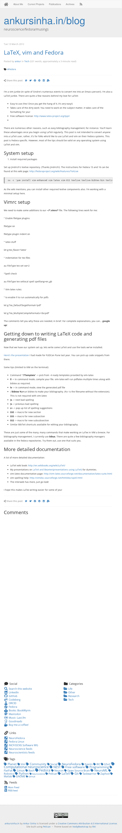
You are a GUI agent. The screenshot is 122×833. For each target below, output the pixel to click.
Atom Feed (13, 787)
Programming (99, 767)
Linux (20, 770)
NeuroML (101, 770)
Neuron (59, 770)
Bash (31, 770)
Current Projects (36, 4)
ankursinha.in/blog (44, 20)
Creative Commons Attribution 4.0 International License (87, 823)
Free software (75, 767)
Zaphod (105, 773)
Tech (26, 61)
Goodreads (15, 721)
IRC (98, 764)
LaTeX (66, 773)
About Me (18, 4)
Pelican (53, 773)
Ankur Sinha (29, 823)
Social (54, 764)
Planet (12, 764)
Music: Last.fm (17, 717)
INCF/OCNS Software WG (23, 745)
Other (71, 692)
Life (70, 688)
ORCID (12, 703)
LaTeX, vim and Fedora (34, 52)
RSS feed (12, 790)
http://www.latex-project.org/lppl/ (52, 116)
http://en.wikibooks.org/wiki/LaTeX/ (46, 465)
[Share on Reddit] (39, 80)
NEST (57, 767)
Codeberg (14, 699)
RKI (94, 826)
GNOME (20, 776)
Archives (70, 4)
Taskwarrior (89, 773)
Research (73, 696)
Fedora (12, 707)
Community (38, 764)
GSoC (107, 764)
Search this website (20, 688)
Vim (23, 764)
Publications (55, 4)
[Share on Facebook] (35, 80)
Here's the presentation (16, 355)
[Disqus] (58, 556)
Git (76, 773)
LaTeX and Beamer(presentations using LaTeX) (57, 469)
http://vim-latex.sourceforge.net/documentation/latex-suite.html (78, 473)
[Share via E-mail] (48, 80)
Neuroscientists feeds (21, 752)
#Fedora (11, 69)
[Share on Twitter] (30, 80)
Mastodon (14, 714)
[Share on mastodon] (26, 80)
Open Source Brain (79, 770)
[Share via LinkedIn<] (44, 80)
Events (88, 764)
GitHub (12, 696)
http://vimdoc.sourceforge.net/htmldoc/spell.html (56, 477)
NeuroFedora (16, 738)
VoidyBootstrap (80, 826)
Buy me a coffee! (18, 725)
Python (24, 773)
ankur (18, 61)
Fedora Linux (16, 741)
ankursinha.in (12, 823)
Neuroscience (38, 773)
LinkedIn (13, 692)
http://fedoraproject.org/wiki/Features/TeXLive (53, 171)
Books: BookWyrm (19, 710)
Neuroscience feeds (20, 749)
